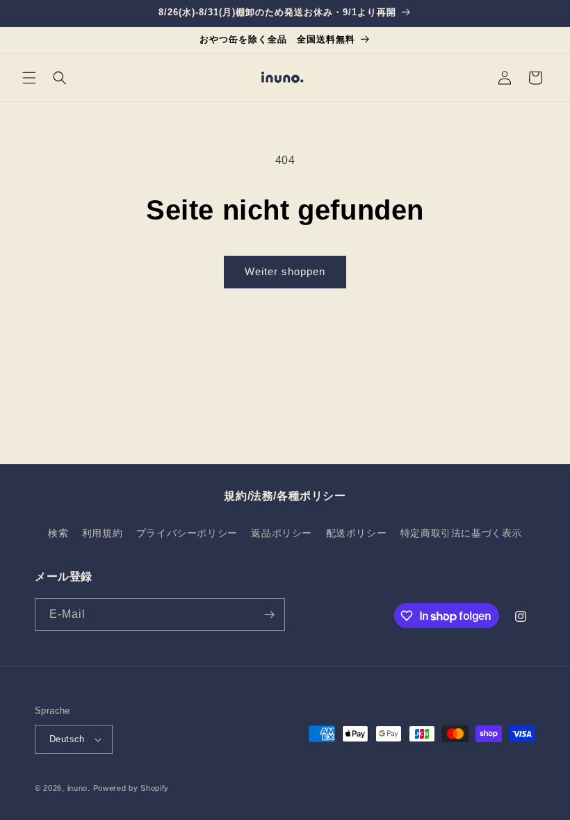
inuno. (78, 788)
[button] (29, 78)
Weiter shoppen (285, 271)
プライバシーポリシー (187, 533)
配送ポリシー (356, 533)
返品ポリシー (281, 533)
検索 (58, 533)
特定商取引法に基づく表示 (461, 533)
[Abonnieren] (269, 614)
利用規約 (102, 533)
